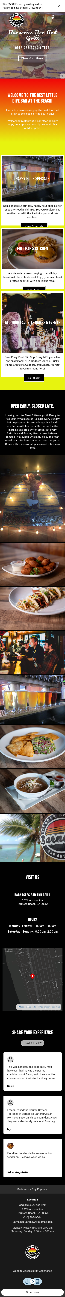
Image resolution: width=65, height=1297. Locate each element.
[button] (32, 498)
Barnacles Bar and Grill (32, 1252)
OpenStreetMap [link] (36, 1007)
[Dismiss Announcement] (58, 6)
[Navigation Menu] (60, 17)
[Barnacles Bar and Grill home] (17, 20)
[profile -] (53, 17)
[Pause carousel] (62, 76)
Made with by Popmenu (25, 1189)
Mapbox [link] (23, 1007)
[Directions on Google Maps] (32, 979)
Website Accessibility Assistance (32, 1270)
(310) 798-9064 (32, 1217)
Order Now (32, 1292)
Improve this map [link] (52, 1007)
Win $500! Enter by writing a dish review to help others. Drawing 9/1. (23, 6)
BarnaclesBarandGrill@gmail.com (32, 1221)
